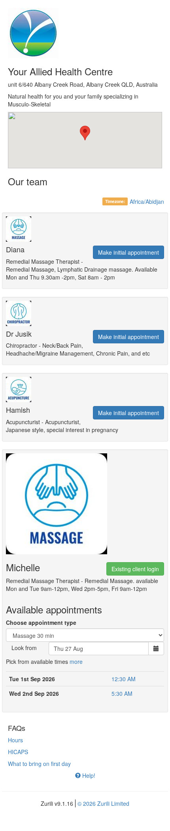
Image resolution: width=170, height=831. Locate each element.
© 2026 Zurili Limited (103, 803)
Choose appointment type (41, 622)
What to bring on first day (39, 764)
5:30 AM (121, 693)
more (76, 661)
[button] (85, 133)
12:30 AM (123, 679)
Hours (15, 740)
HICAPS (18, 752)
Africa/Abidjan (147, 201)
